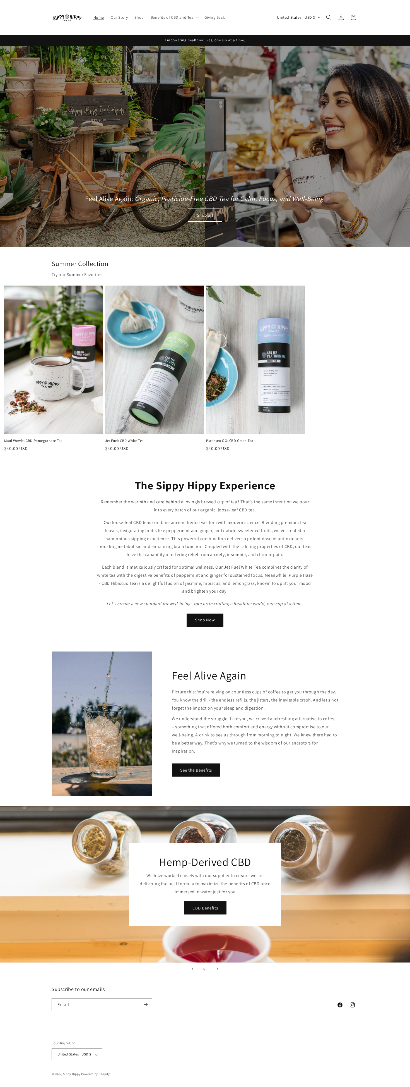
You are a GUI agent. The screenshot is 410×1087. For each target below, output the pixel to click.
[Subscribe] (145, 1004)
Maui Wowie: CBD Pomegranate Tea (34, 441)
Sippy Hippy (72, 1074)
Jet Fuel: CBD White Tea (124, 441)
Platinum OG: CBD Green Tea (230, 441)
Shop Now (205, 619)
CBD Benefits (205, 908)
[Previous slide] (193, 969)
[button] (174, 17)
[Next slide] (217, 969)
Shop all (205, 215)
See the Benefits (196, 770)
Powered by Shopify (95, 1074)
